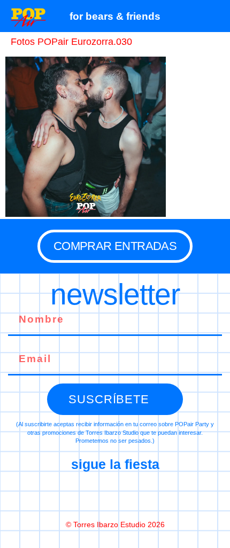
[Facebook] (70, 495)
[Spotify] (159, 495)
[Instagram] (115, 495)
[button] (216, 16)
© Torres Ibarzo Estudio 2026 (115, 524)
